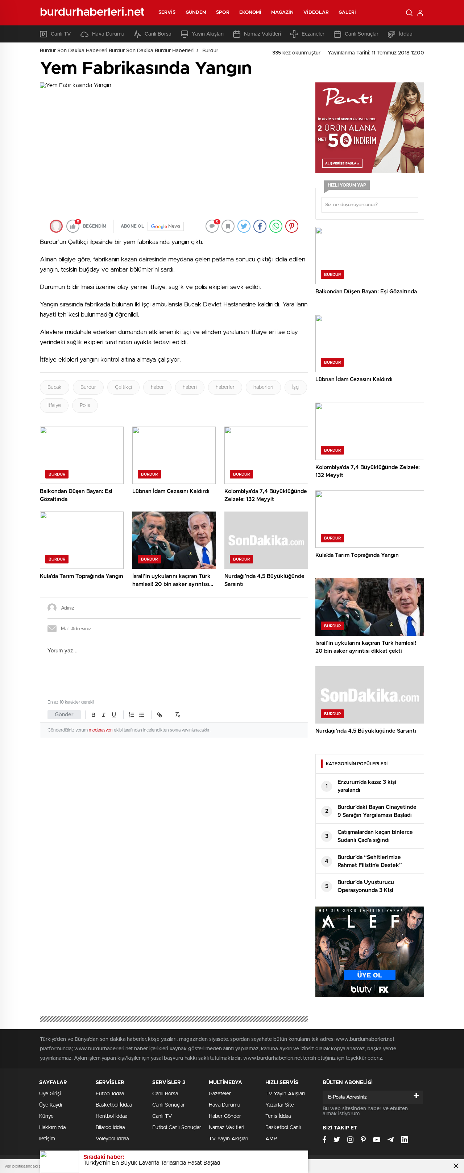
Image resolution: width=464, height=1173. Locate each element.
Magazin (282, 12)
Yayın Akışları (208, 34)
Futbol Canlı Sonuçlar (176, 1127)
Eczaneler (313, 34)
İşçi (295, 387)
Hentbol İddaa (111, 1116)
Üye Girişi (50, 1093)
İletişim (47, 1138)
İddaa (406, 34)
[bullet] (142, 714)
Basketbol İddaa (114, 1105)
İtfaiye (54, 405)
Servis (167, 12)
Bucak (54, 387)
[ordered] (132, 714)
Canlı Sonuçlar (361, 34)
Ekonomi (250, 12)
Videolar (316, 12)
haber (157, 387)
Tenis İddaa (278, 1116)
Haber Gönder (225, 1116)
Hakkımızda (52, 1127)
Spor (222, 12)
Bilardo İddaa (110, 1127)
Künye (46, 1116)
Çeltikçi (123, 387)
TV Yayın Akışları (228, 1138)
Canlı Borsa (158, 34)
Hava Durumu (108, 34)
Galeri (347, 12)
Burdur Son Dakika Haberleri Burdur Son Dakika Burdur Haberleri (117, 50)
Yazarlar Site (279, 1105)
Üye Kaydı (50, 1105)
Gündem (196, 12)
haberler (225, 387)
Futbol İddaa (110, 1093)
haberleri (263, 387)
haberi (190, 387)
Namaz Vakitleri (262, 34)
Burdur (210, 50)
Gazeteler (220, 1093)
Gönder (64, 714)
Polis (85, 405)
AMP (271, 1138)
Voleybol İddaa (112, 1138)
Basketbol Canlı (283, 1127)
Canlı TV (61, 34)
